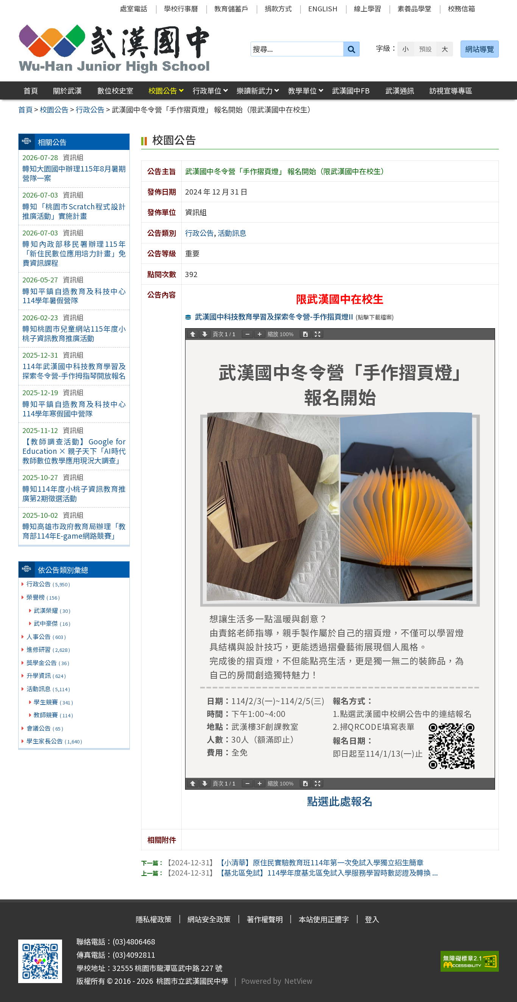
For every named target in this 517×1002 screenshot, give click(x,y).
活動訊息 (48, 688)
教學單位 (302, 90)
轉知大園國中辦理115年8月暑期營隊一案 (74, 173)
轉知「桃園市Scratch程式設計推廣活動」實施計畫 (74, 211)
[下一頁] (204, 334)
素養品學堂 (414, 8)
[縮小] (247, 334)
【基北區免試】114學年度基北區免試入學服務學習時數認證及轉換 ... (301, 872)
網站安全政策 (208, 919)
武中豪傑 (52, 623)
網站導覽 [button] (479, 49)
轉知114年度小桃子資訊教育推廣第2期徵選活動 (74, 493)
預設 (425, 48)
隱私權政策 (153, 919)
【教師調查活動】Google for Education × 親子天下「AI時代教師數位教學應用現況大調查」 (74, 451)
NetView (298, 981)
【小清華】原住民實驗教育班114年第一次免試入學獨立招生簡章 (294, 862)
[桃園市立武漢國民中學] (114, 49)
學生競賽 (53, 701)
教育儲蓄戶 (231, 8)
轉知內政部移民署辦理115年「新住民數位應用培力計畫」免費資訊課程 (74, 253)
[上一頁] (192, 334)
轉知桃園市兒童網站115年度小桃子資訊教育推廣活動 (74, 333)
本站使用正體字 (324, 919)
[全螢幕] (317, 334)
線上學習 (367, 8)
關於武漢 (67, 90)
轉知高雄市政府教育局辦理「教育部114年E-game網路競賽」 (74, 531)
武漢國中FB (351, 90)
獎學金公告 (47, 662)
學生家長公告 (54, 740)
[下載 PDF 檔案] (305, 334)
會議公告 (44, 727)
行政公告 (48, 583)
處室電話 (133, 8)
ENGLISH (323, 8)
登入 (372, 919)
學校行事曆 (181, 8)
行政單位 (207, 90)
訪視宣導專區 (450, 90)
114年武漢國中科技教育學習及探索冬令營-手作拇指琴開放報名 (74, 371)
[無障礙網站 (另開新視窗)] (470, 961)
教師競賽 (53, 714)
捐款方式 (278, 8)
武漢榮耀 (52, 610)
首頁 (30, 90)
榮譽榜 (43, 597)
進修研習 (48, 649)
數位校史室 (115, 90)
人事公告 (46, 636)
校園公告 (162, 90)
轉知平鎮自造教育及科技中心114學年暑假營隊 (74, 296)
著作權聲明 (265, 919)
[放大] (259, 334)
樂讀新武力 (255, 90)
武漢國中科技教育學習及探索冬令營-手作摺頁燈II (274, 316)
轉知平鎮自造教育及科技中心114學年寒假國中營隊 (74, 409)
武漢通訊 (399, 90)
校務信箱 (461, 8)
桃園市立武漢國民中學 (190, 981)
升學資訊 (46, 675)
